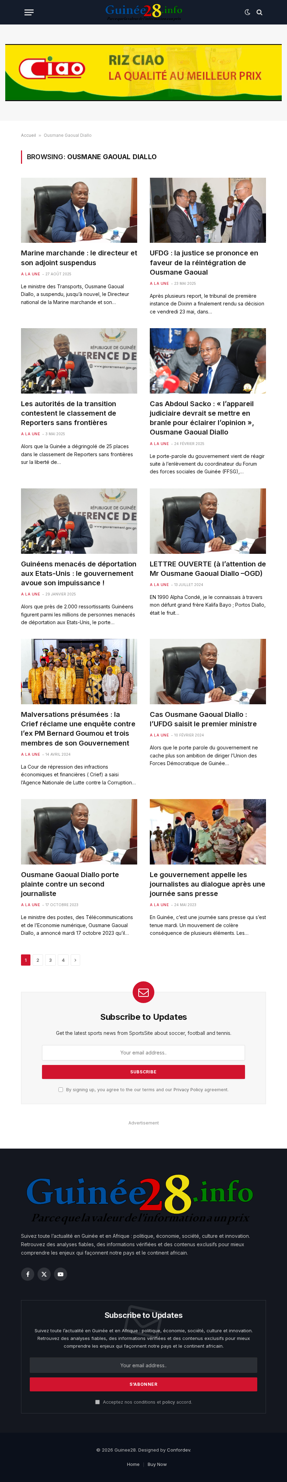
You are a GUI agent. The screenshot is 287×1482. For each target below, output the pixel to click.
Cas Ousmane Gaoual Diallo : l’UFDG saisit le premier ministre (203, 719)
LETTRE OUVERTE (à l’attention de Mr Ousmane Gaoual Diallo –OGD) (208, 569)
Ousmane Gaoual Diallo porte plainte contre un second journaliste (70, 884)
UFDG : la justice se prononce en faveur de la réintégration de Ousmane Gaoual (204, 262)
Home (133, 1464)
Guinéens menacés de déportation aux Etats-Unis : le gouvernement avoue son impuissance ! (78, 573)
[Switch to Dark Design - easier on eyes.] (247, 12)
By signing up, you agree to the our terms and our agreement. (147, 1089)
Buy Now (157, 1464)
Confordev (178, 1450)
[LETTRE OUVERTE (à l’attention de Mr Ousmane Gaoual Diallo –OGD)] (208, 521)
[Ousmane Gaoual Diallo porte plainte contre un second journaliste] (79, 831)
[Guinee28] (143, 12)
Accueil (28, 135)
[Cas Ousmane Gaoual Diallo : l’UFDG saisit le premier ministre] (208, 671)
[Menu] (29, 12)
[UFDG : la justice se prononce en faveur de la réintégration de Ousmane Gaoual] (208, 210)
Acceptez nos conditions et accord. (147, 1402)
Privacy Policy (188, 1089)
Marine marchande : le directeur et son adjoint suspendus (79, 258)
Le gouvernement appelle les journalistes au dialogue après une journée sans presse (207, 884)
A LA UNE (30, 274)
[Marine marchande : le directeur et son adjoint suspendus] (79, 210)
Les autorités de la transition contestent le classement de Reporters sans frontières (68, 413)
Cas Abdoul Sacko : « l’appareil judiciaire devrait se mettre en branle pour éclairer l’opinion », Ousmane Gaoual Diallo (202, 418)
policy (168, 1402)
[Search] (258, 12)
